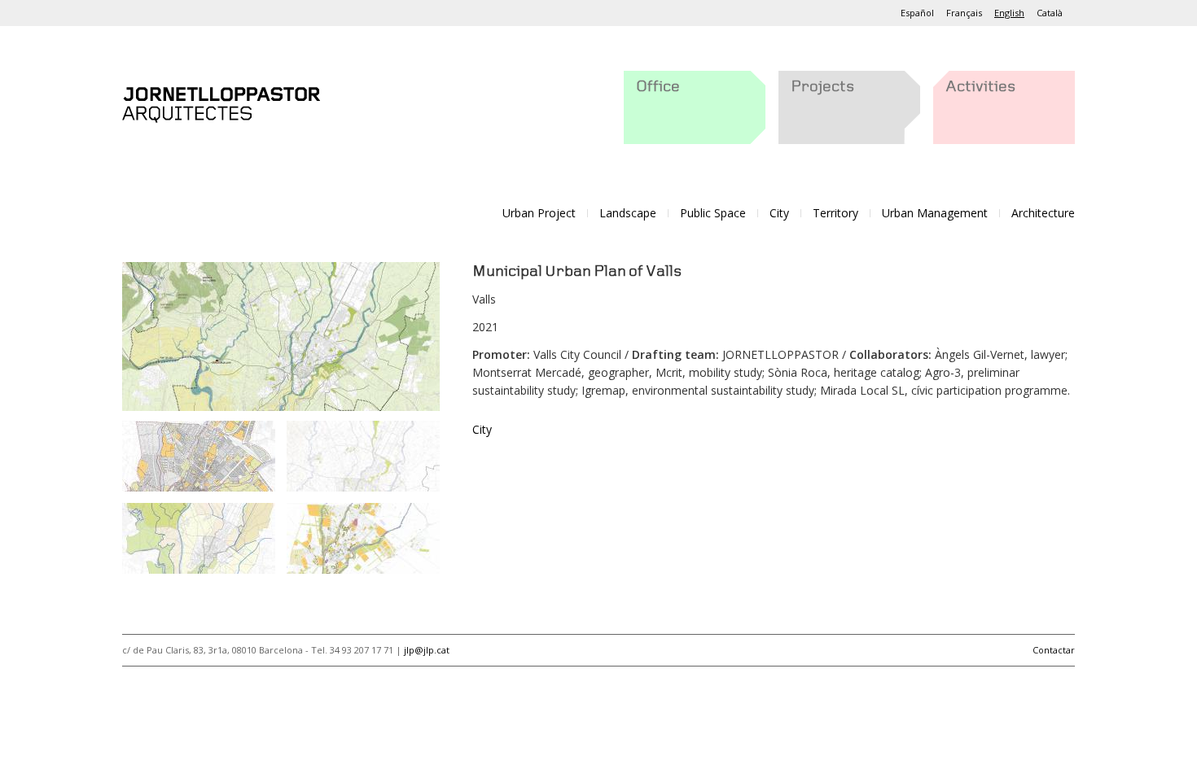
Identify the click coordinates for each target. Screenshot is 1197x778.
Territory (835, 213)
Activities (980, 87)
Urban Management (935, 213)
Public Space (713, 213)
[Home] (221, 101)
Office (658, 87)
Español (917, 13)
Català (1050, 13)
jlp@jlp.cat (426, 650)
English (1009, 13)
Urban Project (539, 213)
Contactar (1054, 650)
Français (964, 13)
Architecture (1043, 213)
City (779, 213)
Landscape (627, 213)
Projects (822, 87)
